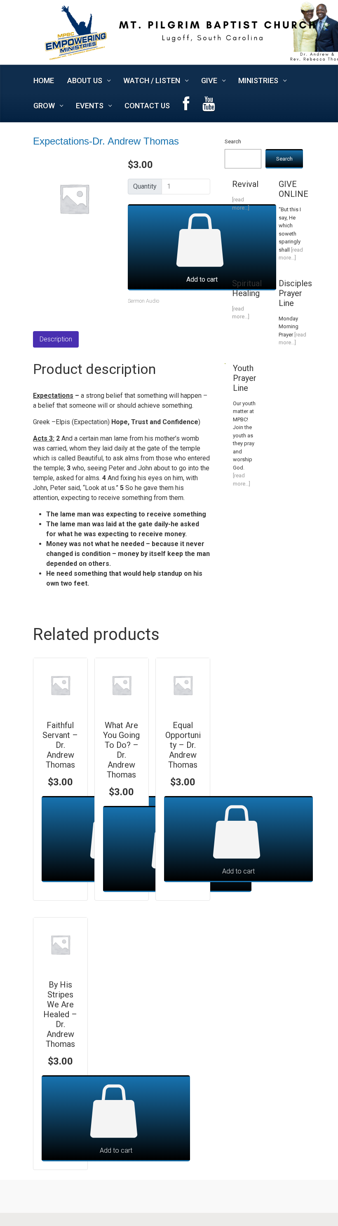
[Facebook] (186, 106)
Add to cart (202, 279)
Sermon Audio (143, 301)
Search (233, 141)
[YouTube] (208, 106)
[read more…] (240, 203)
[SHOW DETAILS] (60, 685)
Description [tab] (56, 339)
